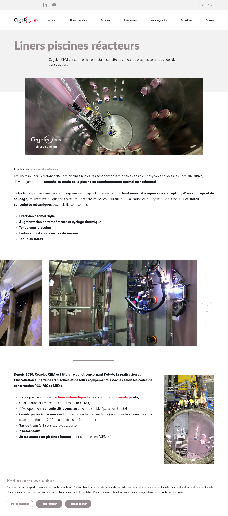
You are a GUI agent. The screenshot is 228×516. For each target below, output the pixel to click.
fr (199, 5)
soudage (125, 396)
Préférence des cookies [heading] (31, 480)
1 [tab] (52, 360)
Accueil (52, 20)
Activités (105, 20)
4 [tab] (176, 360)
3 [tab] (134, 360)
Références (130, 20)
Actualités (186, 20)
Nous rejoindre (159, 20)
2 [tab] (93, 360)
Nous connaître (78, 20)
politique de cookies (172, 492)
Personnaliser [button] (20, 503)
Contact (210, 20)
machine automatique (69, 396)
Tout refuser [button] (49, 503)
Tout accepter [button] (78, 503)
